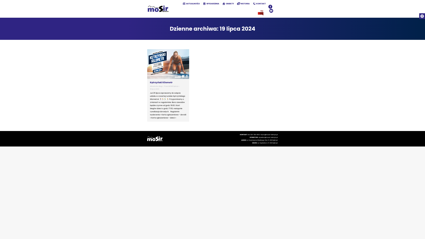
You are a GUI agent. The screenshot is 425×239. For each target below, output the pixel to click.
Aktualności (154, 86)
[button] (422, 16)
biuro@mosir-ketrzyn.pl (269, 135)
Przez (171, 86)
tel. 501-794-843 (254, 135)
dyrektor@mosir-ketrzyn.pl (268, 137)
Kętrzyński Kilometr (161, 82)
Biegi (160, 86)
